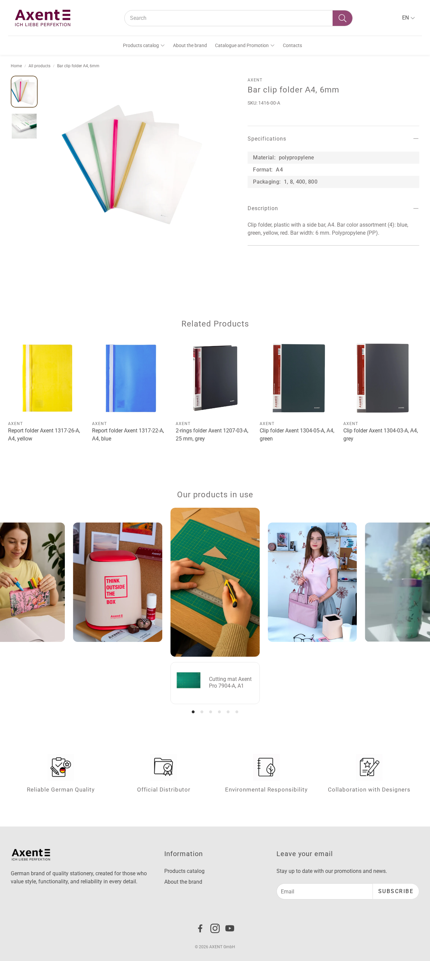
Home (16, 66)
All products (39, 66)
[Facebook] (200, 928)
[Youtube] (229, 928)
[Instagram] (215, 928)
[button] (238, 18)
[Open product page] (47, 378)
